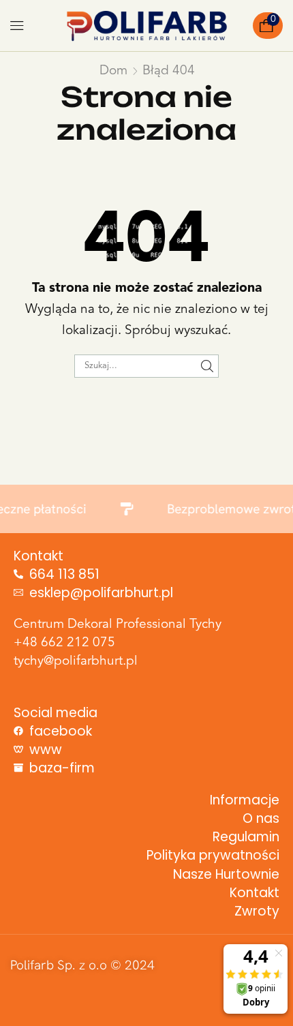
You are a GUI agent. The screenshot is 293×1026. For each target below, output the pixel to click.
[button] (17, 26)
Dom (113, 71)
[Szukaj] (207, 366)
